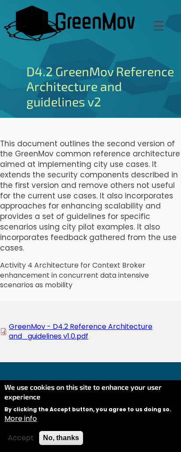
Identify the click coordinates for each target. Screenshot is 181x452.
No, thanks (61, 437)
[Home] (70, 23)
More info (20, 419)
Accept (21, 438)
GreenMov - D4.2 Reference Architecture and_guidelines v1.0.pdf (80, 331)
